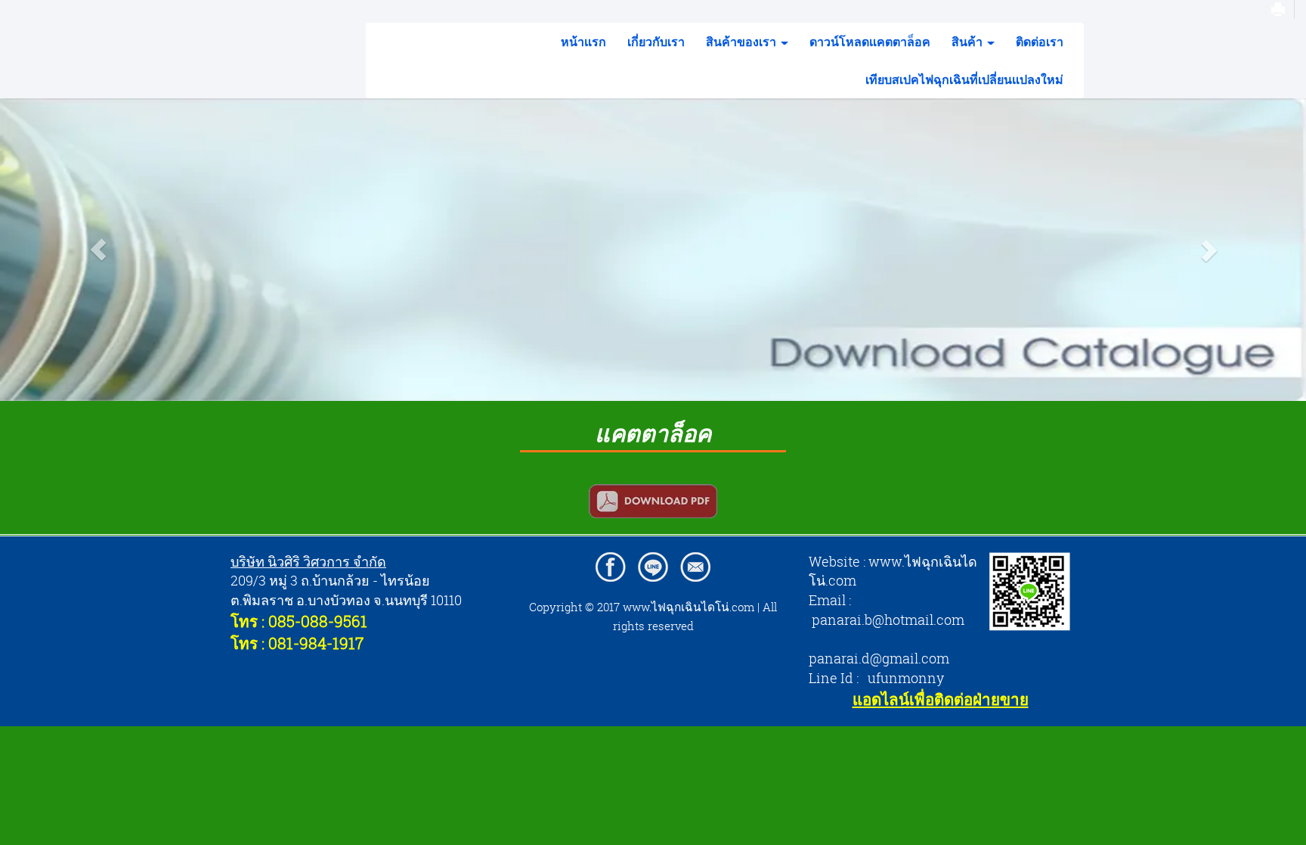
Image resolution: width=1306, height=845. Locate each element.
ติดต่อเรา (1039, 41)
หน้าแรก (583, 41)
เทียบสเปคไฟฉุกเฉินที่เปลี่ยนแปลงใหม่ (964, 79)
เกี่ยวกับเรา (656, 41)
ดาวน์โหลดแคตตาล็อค (869, 41)
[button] (98, 249)
